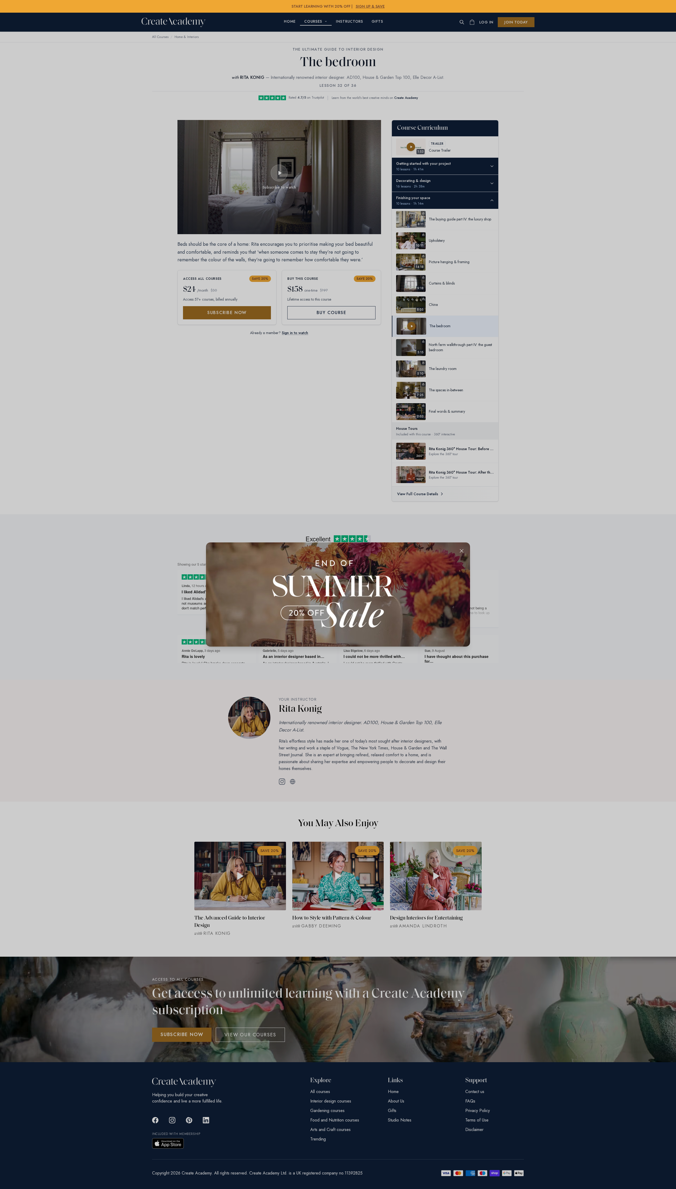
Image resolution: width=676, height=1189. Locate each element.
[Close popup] (461, 551)
